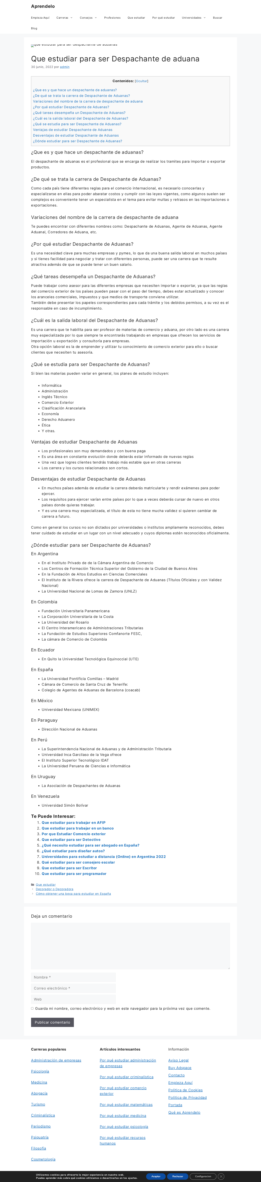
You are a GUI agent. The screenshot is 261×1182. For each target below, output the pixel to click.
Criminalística (43, 1115)
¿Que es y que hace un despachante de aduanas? (75, 90)
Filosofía (38, 1148)
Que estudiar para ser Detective (71, 839)
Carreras (62, 17)
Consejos (86, 17)
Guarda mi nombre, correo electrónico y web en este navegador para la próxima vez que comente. (123, 1008)
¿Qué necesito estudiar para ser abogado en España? (91, 845)
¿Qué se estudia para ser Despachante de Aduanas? (77, 124)
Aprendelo (43, 6)
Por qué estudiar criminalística (127, 1077)
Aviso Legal (178, 1060)
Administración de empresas (56, 1060)
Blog (34, 28)
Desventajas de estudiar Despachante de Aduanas (76, 135)
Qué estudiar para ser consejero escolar (78, 862)
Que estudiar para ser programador (74, 874)
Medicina (39, 1082)
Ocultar (141, 81)
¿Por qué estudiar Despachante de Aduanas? (71, 107)
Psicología (40, 1071)
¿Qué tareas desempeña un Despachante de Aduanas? (79, 113)
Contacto (176, 1075)
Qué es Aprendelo (184, 1112)
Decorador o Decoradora (54, 889)
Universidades (192, 17)
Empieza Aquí (40, 17)
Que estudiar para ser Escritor (69, 868)
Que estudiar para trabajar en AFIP (73, 822)
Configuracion (203, 1176)
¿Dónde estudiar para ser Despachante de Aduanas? (77, 141)
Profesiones (112, 17)
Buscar (217, 17)
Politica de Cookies (185, 1090)
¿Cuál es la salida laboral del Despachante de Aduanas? (80, 118)
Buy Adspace (180, 1068)
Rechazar (177, 1176)
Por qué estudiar (163, 17)
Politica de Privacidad (187, 1097)
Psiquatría (40, 1137)
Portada (175, 1105)
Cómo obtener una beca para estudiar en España (73, 894)
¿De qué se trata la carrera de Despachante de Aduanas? (81, 96)
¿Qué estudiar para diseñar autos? (73, 851)
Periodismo (41, 1126)
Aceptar (155, 1176)
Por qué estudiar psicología (124, 1127)
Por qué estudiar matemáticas (126, 1105)
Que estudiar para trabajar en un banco (78, 828)
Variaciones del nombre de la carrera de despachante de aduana (88, 101)
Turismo (38, 1104)
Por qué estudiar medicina (123, 1116)
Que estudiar (136, 17)
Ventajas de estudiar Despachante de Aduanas (73, 130)
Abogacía (39, 1093)
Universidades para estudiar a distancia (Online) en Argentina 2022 (104, 857)
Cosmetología (43, 1159)
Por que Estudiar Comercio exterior (74, 834)
